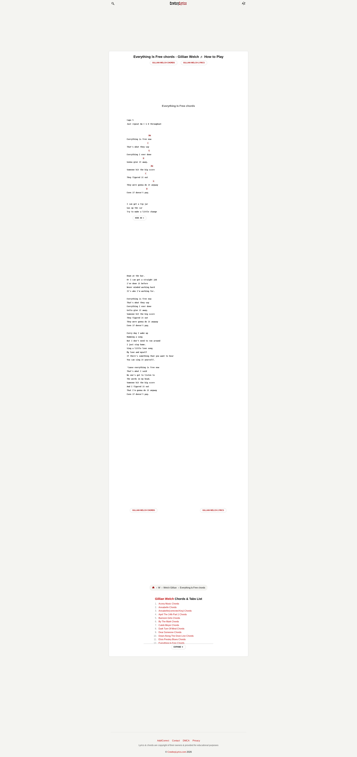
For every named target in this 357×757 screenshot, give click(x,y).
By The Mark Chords (169, 621)
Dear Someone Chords (170, 632)
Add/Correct (163, 740)
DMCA (186, 740)
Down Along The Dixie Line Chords (176, 636)
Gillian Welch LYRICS (213, 510)
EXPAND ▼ (178, 647)
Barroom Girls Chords (169, 618)
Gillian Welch (164, 599)
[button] (112, 3)
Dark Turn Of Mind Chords (171, 628)
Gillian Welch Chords (163, 63)
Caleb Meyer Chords (169, 625)
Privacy (196, 740)
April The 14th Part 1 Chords (173, 614)
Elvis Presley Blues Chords (172, 639)
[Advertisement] (178, 28)
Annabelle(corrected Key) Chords (175, 611)
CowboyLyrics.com (176, 752)
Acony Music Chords (169, 604)
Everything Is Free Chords (171, 643)
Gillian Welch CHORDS (143, 510)
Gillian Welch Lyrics (194, 63)
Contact (176, 740)
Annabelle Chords (168, 607)
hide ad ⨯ (139, 218)
